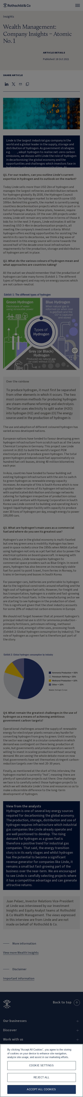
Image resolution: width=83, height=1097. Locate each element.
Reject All (41, 1077)
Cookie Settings (41, 1065)
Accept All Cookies (41, 1089)
